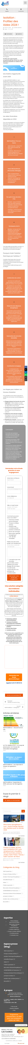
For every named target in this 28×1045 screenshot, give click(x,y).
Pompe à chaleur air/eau (14, 523)
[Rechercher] (23, 811)
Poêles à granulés (7, 885)
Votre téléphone (12, 497)
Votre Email (14, 488)
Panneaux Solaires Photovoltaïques (12, 893)
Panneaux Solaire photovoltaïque (14, 520)
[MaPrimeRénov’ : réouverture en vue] (14, 721)
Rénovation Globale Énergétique (11, 888)
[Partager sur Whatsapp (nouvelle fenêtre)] (25, 374)
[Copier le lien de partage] (25, 380)
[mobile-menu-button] (25, 3)
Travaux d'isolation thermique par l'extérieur (13, 622)
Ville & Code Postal (12, 506)
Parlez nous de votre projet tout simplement (14, 544)
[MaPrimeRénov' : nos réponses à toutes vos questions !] (14, 758)
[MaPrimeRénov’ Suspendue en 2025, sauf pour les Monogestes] (14, 775)
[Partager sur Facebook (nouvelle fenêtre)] (25, 367)
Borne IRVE (5, 901)
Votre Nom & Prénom (13, 478)
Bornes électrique (11, 628)
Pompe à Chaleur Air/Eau (9, 874)
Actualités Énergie (7, 879)
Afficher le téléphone (15, 996)
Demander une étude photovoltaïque (14, 677)
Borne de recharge (14, 531)
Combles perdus (11, 630)
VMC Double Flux (7, 871)
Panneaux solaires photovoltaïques (11, 619)
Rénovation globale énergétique (14, 534)
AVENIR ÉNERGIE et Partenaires (10, 890)
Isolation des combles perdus (13, 527)
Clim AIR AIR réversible (12, 537)
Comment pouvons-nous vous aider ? (13, 517)
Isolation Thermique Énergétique (11, 877)
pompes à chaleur (8, 896)
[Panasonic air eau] (14, 841)
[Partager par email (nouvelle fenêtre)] (25, 377)
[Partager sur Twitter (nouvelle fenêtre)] (25, 369)
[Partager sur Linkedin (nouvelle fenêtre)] (25, 372)
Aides (4, 882)
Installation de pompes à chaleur (13, 625)
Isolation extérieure (14, 530)
